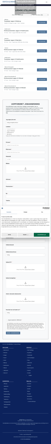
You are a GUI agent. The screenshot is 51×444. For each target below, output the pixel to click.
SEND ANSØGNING (13, 333)
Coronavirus (29, 398)
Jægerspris (5, 370)
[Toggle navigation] (46, 2)
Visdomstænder (7, 404)
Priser (28, 360)
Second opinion (30, 367)
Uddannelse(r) (10, 237)
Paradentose (6, 391)
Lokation (8, 126)
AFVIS (9, 234)
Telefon (8, 200)
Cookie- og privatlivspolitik (25, 434)
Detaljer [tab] (25, 212)
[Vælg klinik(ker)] (25, 129)
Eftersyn (5, 383)
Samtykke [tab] (9, 212)
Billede (7, 163)
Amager (5, 355)
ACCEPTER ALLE (42, 234)
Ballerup (5, 362)
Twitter (28, 391)
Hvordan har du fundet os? (13, 309)
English (30, 375)
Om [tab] (42, 212)
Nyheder (20, 430)
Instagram (29, 386)
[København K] (25, 132)
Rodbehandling (7, 394)
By (7, 193)
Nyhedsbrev (29, 396)
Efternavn (9, 149)
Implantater (6, 386)
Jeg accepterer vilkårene (15, 320)
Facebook (29, 383)
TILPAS (24, 234)
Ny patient (29, 352)
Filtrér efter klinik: (36, 15)
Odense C (5, 372)
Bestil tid (29, 365)
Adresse (8, 179)
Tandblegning (6, 396)
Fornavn (8, 142)
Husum (4, 357)
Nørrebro (5, 352)
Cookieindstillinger (32, 401)
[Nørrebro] (25, 134)
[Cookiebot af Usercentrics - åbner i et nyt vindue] (43, 208)
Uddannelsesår (10, 244)
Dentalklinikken (9, 1)
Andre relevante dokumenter (13, 294)
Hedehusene (6, 365)
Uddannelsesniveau (11, 252)
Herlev (4, 360)
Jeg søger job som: (11, 119)
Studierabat (29, 355)
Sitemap (24, 430)
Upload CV (9, 262)
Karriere (29, 370)
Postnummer (9, 186)
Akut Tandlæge (30, 350)
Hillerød (5, 367)
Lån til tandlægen (30, 357)
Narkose (5, 388)
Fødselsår (8, 156)
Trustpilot (29, 393)
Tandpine (6, 407)
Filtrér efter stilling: (16, 15)
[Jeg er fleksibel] (25, 131)
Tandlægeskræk (7, 401)
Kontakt (29, 372)
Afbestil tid (29, 362)
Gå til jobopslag (42, 22)
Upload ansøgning (11, 278)
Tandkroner (6, 399)
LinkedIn (28, 388)
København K (6, 350)
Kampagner (29, 430)
